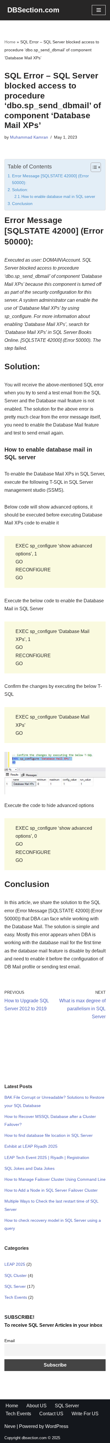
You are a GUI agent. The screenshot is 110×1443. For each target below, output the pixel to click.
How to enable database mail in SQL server (58, 196)
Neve (10, 1426)
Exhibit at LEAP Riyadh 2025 (30, 1146)
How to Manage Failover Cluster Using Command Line (55, 1179)
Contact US (51, 1413)
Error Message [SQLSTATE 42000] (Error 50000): (50, 179)
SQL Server (15, 1286)
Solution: (20, 189)
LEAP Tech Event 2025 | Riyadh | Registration (46, 1157)
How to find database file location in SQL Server (48, 1135)
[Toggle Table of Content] (92, 167)
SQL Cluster (15, 1275)
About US (36, 1405)
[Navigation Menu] (99, 10)
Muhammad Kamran (29, 137)
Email (9, 1340)
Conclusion (22, 203)
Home (10, 42)
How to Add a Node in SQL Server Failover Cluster (51, 1190)
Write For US (85, 1413)
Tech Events (15, 1297)
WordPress (56, 1426)
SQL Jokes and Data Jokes (29, 1168)
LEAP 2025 (14, 1264)
